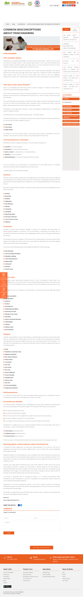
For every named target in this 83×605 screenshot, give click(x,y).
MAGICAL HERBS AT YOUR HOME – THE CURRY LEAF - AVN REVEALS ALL (71, 78)
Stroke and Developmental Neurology (71, 117)
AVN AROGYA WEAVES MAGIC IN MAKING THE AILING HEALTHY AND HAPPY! (71, 69)
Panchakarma (21, 24)
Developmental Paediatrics (71, 124)
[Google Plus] (68, 5)
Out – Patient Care (27, 578)
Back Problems (67, 106)
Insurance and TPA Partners (71, 62)
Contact (5, 582)
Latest (66, 29)
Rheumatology (46, 572)
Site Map (18, 593)
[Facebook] (63, 5)
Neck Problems (67, 109)
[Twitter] (65, 5)
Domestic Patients (27, 574)
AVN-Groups (6, 574)
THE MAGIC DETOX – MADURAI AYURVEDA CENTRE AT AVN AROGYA (71, 37)
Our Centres (65, 580)
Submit (9, 533)
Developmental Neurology (49, 576)
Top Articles (75, 30)
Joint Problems (67, 113)
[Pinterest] (74, 5)
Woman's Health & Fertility (71, 121)
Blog (13, 24)
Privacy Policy (6, 593)
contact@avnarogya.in (39, 559)
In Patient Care (26, 580)
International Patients (28, 572)
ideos (64, 576)
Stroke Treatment (47, 574)
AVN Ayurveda (6, 578)
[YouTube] (72, 5)
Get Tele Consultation (41, 547)
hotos (64, 574)
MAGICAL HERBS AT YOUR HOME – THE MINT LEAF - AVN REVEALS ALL (71, 87)
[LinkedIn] (70, 5)
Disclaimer (13, 593)
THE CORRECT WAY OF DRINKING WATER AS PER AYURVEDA (71, 55)
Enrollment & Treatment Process (30, 576)
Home (7, 24)
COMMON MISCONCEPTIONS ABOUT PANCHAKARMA (69, 46)
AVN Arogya (6, 576)
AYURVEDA (66, 99)
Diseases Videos (66, 578)
